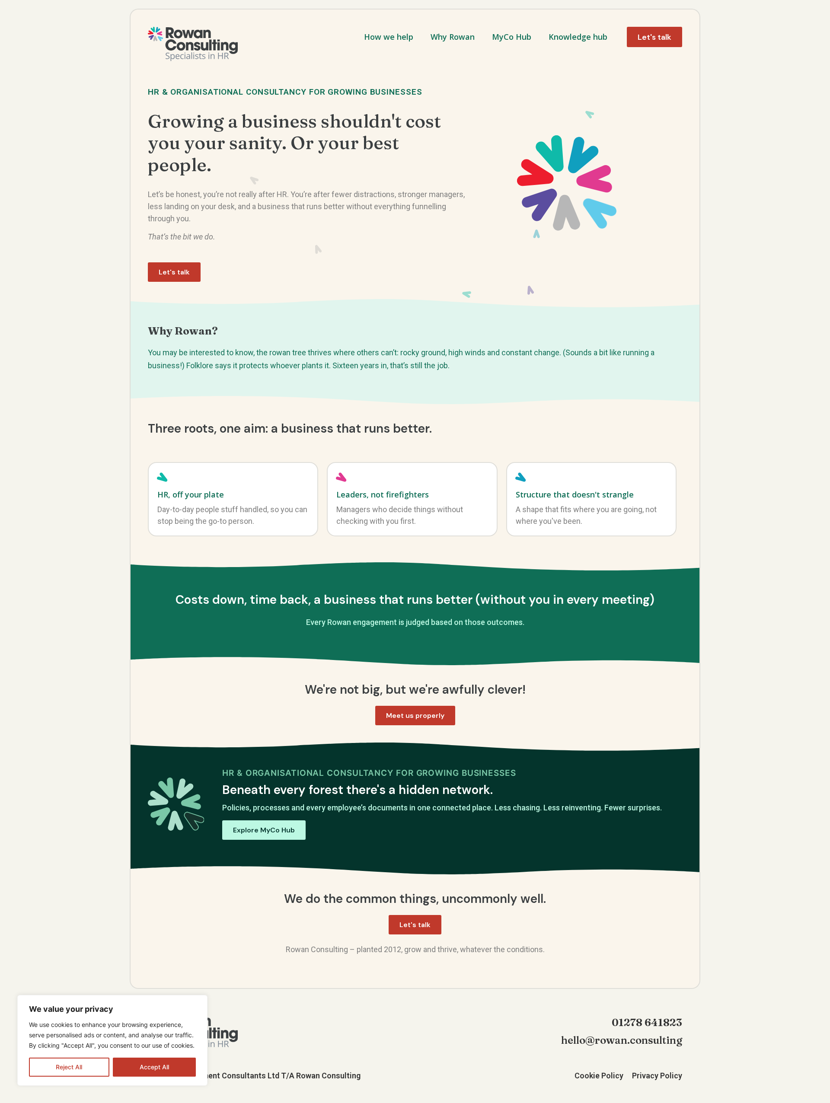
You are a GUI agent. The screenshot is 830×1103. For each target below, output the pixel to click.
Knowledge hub (578, 37)
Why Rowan (453, 37)
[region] (112, 1040)
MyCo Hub (511, 37)
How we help (388, 37)
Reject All (69, 1067)
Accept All (154, 1067)
